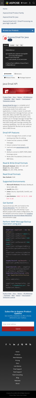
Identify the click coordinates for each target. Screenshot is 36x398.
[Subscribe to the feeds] (30, 344)
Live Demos (17, 366)
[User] (30, 3)
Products (17, 354)
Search (18, 99)
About (17, 383)
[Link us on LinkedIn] (14, 344)
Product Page (7, 97)
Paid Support (17, 372)
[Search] (33, 3)
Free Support (26, 99)
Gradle (12, 45)
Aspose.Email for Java (10, 17)
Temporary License (9, 101)
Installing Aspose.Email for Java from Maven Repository (18, 214)
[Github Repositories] (26, 344)
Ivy (17, 45)
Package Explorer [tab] (25, 77)
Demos (19, 97)
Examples (7, 99)
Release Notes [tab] (10, 77)
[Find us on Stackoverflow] (18, 344)
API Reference (27, 97)
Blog (13, 99)
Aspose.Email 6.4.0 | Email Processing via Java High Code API (18, 22)
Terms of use (19, 395)
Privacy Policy (12, 395)
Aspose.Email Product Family (13, 13)
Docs (14, 97)
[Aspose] (12, 3)
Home (5, 9)
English (25, 3)
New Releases (17, 357)
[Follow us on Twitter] (10, 344)
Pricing (17, 360)
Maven (6, 45)
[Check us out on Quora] (22, 344)
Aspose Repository (9, 208)
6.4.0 (10, 40)
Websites (17, 380)
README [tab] (9, 74)
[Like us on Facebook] (6, 344)
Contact (25, 395)
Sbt (21, 45)
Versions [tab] (19, 74)
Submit (18, 329)
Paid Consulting (17, 375)
